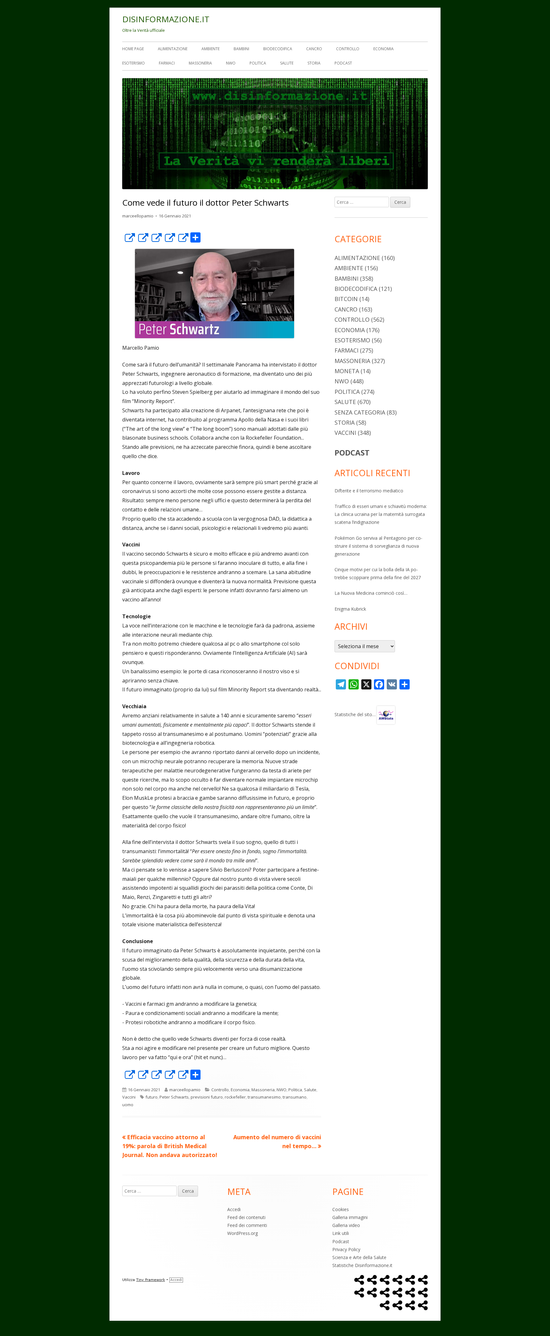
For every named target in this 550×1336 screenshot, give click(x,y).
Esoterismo (133, 63)
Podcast (343, 63)
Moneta (347, 371)
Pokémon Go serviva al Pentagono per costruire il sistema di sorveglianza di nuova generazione (378, 546)
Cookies (340, 1209)
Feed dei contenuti (246, 1217)
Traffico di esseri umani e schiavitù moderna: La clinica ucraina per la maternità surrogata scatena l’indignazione (381, 514)
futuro (151, 1097)
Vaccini (129, 1097)
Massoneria (200, 63)
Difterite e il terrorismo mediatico (369, 491)
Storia (314, 63)
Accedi (234, 1209)
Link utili (340, 1233)
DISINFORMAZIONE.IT (165, 19)
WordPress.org (242, 1233)
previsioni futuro (207, 1097)
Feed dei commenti (247, 1225)
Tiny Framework (150, 1280)
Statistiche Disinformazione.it (362, 1265)
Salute (286, 63)
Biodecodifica (277, 48)
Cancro (314, 48)
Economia (383, 48)
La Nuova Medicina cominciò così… (371, 593)
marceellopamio (137, 216)
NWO (231, 63)
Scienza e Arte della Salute (359, 1257)
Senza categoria (360, 412)
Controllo (347, 48)
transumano (295, 1097)
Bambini (241, 48)
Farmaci (167, 63)
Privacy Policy (346, 1249)
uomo (127, 1104)
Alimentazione (172, 48)
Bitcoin (346, 299)
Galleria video (346, 1225)
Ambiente (210, 48)
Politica (258, 63)
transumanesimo (264, 1097)
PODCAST (352, 452)
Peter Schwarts (174, 1097)
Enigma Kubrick (350, 609)
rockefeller (235, 1097)
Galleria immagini (350, 1217)
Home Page (133, 48)
